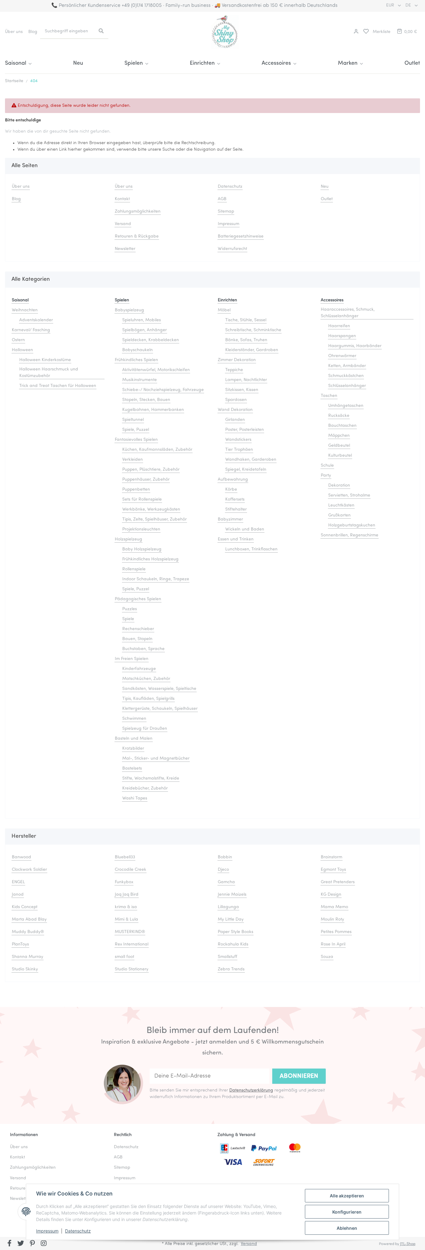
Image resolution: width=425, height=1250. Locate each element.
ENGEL (18, 882)
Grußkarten (339, 515)
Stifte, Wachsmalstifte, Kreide (150, 778)
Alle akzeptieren (347, 1195)
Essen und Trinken (236, 539)
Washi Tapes (134, 798)
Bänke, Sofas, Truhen (246, 340)
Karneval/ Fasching (31, 330)
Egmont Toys (333, 869)
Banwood (21, 857)
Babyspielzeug (129, 310)
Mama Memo (334, 907)
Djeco (223, 869)
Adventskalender (36, 320)
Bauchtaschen (342, 425)
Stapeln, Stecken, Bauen (146, 400)
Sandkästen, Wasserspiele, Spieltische (159, 688)
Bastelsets (132, 768)
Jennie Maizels (232, 894)
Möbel (224, 310)
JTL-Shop (407, 1244)
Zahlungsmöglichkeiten (138, 211)
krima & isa (126, 907)
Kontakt (122, 199)
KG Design (331, 894)
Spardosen (236, 400)
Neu (78, 63)
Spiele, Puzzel (135, 429)
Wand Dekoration (235, 410)
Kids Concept (24, 907)
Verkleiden (132, 459)
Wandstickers (238, 439)
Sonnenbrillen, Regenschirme (349, 535)
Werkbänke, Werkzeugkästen (151, 509)
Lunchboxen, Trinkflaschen (251, 549)
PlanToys (20, 944)
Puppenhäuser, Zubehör (146, 479)
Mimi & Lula (126, 919)
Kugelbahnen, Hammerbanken (153, 410)
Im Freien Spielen (131, 659)
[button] (355, 32)
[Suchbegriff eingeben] (101, 31)
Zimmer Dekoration (237, 360)
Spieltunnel (133, 419)
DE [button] (408, 5)
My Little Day (231, 919)
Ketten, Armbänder (347, 366)
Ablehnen (347, 1228)
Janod (18, 894)
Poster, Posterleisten (244, 429)
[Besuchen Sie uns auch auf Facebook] (9, 1244)
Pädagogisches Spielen (138, 599)
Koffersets (235, 499)
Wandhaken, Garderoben (250, 459)
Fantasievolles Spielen (136, 439)
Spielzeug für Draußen (144, 728)
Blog (32, 32)
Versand (123, 224)
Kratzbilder (133, 748)
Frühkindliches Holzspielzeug (150, 559)
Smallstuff (227, 957)
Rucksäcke (338, 415)
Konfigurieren (347, 1212)
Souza (327, 957)
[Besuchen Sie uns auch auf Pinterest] (32, 1244)
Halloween (22, 350)
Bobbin (225, 857)
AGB (222, 199)
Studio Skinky (25, 969)
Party (326, 475)
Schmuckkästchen (346, 376)
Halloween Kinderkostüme (45, 360)
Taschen (329, 396)
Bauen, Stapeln (137, 639)
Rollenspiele (134, 569)
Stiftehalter (236, 509)
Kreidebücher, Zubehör (145, 788)
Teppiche (234, 370)
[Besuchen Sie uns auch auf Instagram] (43, 1244)
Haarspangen (342, 336)
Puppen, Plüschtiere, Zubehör (151, 469)
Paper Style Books (235, 932)
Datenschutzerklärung (251, 1090)
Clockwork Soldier (29, 869)
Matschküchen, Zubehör (146, 679)
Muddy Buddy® (28, 932)
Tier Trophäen (239, 449)
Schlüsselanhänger (347, 386)
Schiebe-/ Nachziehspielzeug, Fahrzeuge (163, 390)
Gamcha (226, 882)
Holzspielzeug (128, 539)
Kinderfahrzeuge (139, 669)
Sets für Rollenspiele (142, 499)
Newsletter (125, 249)
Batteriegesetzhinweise (241, 236)
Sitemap (226, 211)
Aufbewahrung (233, 479)
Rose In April (333, 944)
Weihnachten (25, 310)
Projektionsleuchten (141, 529)
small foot (124, 957)
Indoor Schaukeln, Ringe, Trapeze (155, 579)
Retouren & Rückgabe (137, 236)
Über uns (14, 32)
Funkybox (124, 882)
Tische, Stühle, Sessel (245, 320)
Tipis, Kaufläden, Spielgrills (148, 698)
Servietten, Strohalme (349, 495)
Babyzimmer (230, 519)
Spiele (128, 619)
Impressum (47, 1230)
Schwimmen (134, 718)
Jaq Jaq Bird (126, 894)
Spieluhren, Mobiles (141, 320)
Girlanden (235, 419)
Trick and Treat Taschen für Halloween (57, 386)
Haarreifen (339, 326)
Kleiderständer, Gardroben (251, 350)
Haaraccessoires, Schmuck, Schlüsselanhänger (348, 312)
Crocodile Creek (130, 869)
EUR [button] (390, 5)
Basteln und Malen (133, 738)
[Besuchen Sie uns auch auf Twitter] (21, 1244)
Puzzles (129, 609)
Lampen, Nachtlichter (246, 380)
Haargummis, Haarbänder (354, 346)
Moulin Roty (332, 919)
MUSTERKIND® (130, 932)
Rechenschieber (138, 629)
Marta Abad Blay (29, 919)
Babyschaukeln (137, 350)
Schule (327, 465)
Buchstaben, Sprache (143, 649)
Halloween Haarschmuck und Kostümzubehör (48, 372)
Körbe (231, 489)
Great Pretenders (338, 882)
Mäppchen (339, 435)
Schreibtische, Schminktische (253, 330)
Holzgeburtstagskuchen (351, 525)
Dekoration (339, 485)
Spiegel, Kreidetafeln (245, 469)
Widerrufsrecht (232, 249)
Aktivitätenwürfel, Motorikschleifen (156, 370)
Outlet (412, 63)
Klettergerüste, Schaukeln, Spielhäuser (160, 708)
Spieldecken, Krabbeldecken (150, 340)
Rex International (131, 944)
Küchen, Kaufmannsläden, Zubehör (157, 449)
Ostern (18, 340)
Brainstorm (331, 857)
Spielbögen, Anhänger (144, 330)
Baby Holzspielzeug (141, 549)
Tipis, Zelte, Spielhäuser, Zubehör (154, 519)
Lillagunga (228, 907)
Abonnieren (299, 1076)
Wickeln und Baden (244, 529)
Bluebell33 (125, 857)
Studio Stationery (131, 969)
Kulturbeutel (340, 455)
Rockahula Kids (233, 944)
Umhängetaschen (345, 405)
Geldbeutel (339, 445)
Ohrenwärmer (342, 356)
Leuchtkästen (341, 505)
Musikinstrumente (139, 380)
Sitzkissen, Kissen (241, 390)
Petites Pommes (336, 932)
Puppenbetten (136, 489)
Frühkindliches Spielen (136, 360)
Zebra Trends (231, 969)
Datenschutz (78, 1230)
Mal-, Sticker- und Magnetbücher (155, 758)
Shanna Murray (27, 957)
